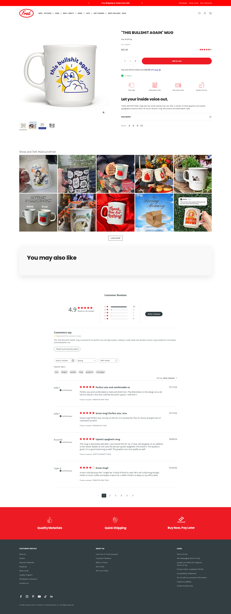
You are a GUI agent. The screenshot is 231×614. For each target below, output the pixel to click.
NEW (40, 13)
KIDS (57, 13)
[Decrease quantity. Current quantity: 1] (124, 61)
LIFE (88, 13)
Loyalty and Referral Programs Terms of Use (189, 564)
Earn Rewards (206, 3)
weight (64, 372)
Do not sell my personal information (192, 577)
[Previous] (88, 3)
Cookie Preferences (185, 586)
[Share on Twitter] (133, 126)
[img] (200, 49)
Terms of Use (182, 554)
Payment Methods (26, 562)
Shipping (22, 567)
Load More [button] (115, 238)
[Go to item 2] (33, 126)
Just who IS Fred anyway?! (107, 554)
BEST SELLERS (114, 13)
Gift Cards (100, 567)
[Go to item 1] (23, 126)
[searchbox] (62, 360)
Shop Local (193, 3)
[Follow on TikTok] (45, 596)
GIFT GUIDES (99, 13)
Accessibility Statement (186, 573)
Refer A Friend (102, 562)
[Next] (142, 3)
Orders (22, 558)
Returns (22, 554)
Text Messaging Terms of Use (188, 558)
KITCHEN (47, 13)
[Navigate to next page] (133, 496)
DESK (80, 13)
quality (73, 372)
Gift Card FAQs (102, 571)
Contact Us (24, 583)
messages (100, 372)
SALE (124, 13)
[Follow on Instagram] (27, 596)
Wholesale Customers (28, 579)
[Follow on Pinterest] (33, 596)
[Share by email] (142, 126)
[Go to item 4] (52, 126)
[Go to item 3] (42, 126)
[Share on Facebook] (129, 126)
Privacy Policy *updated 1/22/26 (190, 569)
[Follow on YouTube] (39, 596)
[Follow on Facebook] (20, 596)
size (56, 372)
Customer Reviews (103, 558)
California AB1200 (184, 582)
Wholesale (183, 3)
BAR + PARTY (68, 13)
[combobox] (86, 361)
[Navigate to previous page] (98, 496)
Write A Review (154, 314)
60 (211, 50)
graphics (89, 372)
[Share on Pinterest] (137, 126)
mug (81, 372)
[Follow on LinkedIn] (51, 596)
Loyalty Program (25, 575)
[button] (38, 174)
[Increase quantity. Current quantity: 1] (135, 61)
